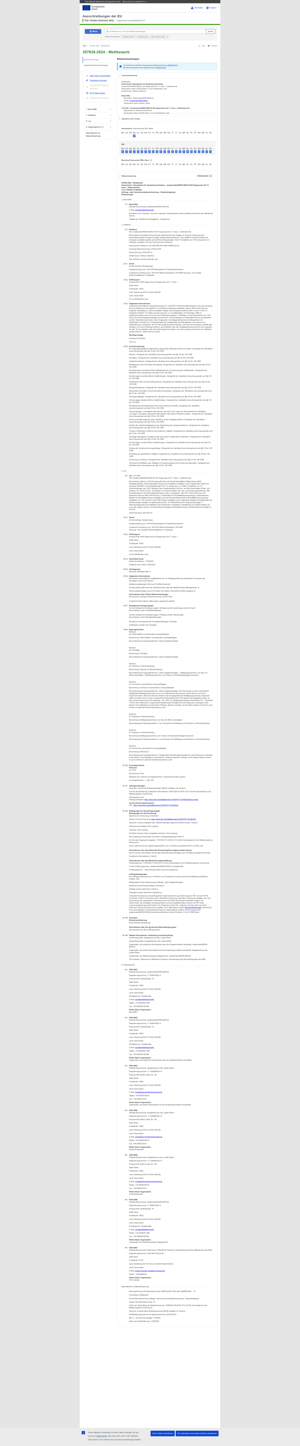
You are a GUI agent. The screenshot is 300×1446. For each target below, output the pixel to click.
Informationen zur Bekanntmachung (93, 134)
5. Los (88, 121)
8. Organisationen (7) (94, 127)
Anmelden (198, 8)
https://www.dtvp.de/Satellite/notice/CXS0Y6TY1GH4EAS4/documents (171, 800)
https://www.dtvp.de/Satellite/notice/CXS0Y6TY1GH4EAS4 (155, 805)
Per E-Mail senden (97, 93)
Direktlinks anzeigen (98, 80)
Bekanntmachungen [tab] (91, 60)
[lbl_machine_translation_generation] (151, 160)
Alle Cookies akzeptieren (162, 1433)
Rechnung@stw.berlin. (193, 907)
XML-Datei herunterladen (100, 76)
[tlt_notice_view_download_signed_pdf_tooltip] (134, 135)
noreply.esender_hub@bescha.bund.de (150, 1271)
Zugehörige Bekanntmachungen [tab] (96, 65)
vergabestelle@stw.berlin (138, 101)
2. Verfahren (91, 115)
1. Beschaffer (91, 109)
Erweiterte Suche (128, 37)
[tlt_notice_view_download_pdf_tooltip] (122, 151)
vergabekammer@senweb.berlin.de (148, 1092)
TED (84, 46)
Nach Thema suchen (158, 37)
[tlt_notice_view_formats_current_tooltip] (211, 176)
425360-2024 (173, 65)
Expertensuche (143, 37)
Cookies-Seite (101, 1436)
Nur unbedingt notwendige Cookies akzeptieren (197, 1433)
